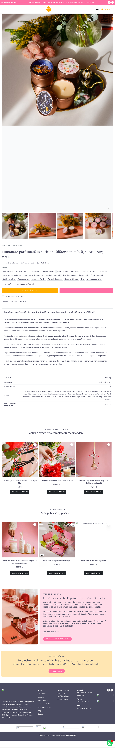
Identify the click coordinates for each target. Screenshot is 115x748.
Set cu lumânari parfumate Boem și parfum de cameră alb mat (19, 561)
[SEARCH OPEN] (102, 9)
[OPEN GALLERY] (57, 113)
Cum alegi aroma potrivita (14, 301)
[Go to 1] (15, 226)
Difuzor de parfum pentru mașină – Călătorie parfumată (93, 481)
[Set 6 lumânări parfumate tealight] (57, 539)
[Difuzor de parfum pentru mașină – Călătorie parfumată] (94, 459)
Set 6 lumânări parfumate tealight (56, 560)
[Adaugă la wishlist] (86, 290)
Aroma (4, 267)
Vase (3, 245)
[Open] (105, 9)
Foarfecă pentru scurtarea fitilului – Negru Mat (20, 481)
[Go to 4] (98, 226)
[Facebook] (109, 2)
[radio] (8, 271)
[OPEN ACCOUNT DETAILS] (108, 9)
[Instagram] (112, 2)
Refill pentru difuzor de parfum (93, 560)
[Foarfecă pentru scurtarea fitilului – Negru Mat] (20, 459)
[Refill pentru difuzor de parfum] (94, 539)
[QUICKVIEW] (34, 448)
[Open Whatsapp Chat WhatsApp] (110, 743)
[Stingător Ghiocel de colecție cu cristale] (57, 459)
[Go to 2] (42, 226)
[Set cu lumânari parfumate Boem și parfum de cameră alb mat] (20, 539)
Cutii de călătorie (15, 245)
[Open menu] (97, 9)
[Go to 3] (70, 226)
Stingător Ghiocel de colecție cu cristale (57, 480)
